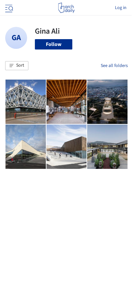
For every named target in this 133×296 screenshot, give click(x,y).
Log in (121, 7)
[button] (16, 65)
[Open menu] (8, 7)
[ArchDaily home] (66, 8)
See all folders (114, 65)
